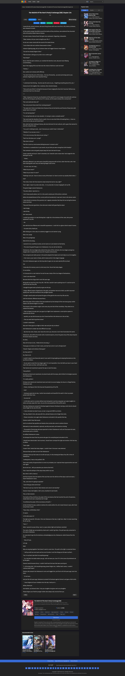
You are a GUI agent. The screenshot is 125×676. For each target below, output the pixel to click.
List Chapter (33, 19)
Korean (71, 612)
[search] (103, 2)
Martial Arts (98, 42)
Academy (37, 612)
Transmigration (96, 50)
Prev (26, 19)
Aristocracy (97, 32)
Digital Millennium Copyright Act (62, 661)
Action (42, 612)
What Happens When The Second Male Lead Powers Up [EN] (96, 31)
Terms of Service (74, 661)
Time (57, 614)
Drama (61, 612)
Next (39, 19)
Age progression (55, 612)
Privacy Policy (50, 661)
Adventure (47, 612)
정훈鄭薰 (62, 608)
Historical (98, 26)
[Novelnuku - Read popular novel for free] (24, 2)
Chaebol (94, 57)
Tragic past (62, 614)
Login (38, 1)
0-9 (29, 668)
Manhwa (36, 614)
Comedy (90, 26)
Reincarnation (51, 614)
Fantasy (66, 612)
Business (97, 40)
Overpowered (43, 614)
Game (93, 18)
